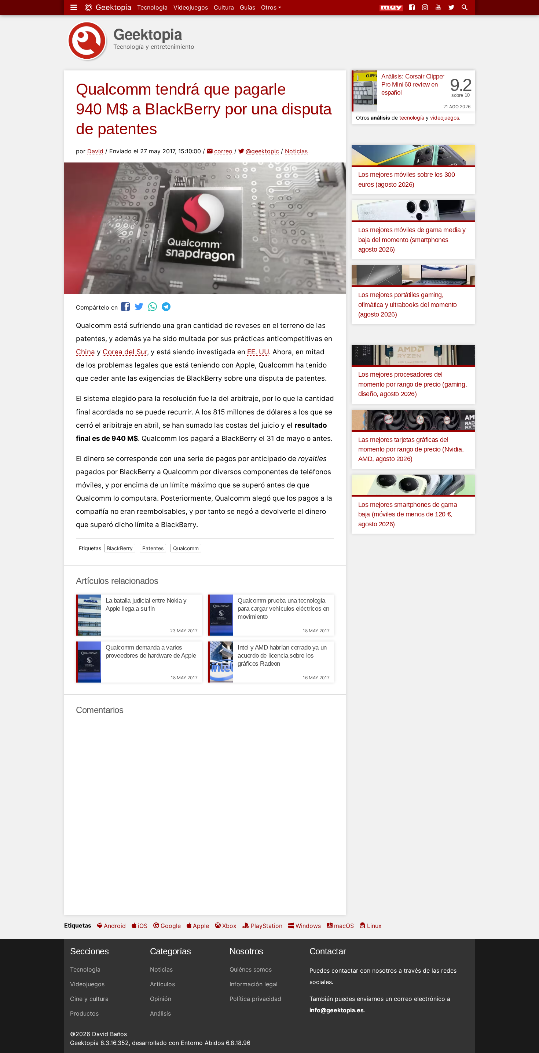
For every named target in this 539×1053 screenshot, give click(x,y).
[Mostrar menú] (74, 7)
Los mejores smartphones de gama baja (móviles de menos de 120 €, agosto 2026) (407, 514)
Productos (84, 1013)
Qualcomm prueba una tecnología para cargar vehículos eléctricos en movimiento (283, 608)
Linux (374, 925)
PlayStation (266, 925)
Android (115, 925)
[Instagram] (425, 7)
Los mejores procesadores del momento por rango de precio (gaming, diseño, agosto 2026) (412, 384)
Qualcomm (186, 548)
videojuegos (444, 117)
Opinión (160, 998)
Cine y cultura (89, 998)
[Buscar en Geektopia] (465, 7)
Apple (201, 925)
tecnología (411, 117)
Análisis (160, 1013)
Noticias (296, 151)
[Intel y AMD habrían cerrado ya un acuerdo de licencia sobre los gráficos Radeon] (220, 662)
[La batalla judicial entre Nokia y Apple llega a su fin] (88, 615)
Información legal (254, 984)
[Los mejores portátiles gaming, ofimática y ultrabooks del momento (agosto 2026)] (413, 274)
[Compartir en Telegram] (167, 306)
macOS (344, 925)
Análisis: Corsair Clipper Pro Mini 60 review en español (412, 84)
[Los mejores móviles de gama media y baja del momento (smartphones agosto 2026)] (413, 209)
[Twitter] (452, 7)
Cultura (224, 7)
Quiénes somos (251, 969)
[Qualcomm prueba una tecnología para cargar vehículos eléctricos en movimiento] (220, 615)
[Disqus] (205, 815)
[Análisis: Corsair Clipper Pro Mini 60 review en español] (364, 90)
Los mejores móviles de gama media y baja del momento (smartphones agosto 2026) (412, 239)
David (95, 151)
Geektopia (112, 7)
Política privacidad (255, 998)
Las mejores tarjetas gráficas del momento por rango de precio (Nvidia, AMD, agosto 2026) (411, 449)
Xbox (229, 925)
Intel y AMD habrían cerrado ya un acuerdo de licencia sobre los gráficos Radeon (282, 655)
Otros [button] (269, 7)
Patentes (153, 548)
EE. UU (258, 352)
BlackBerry (120, 548)
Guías (247, 7)
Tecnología (152, 7)
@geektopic (262, 151)
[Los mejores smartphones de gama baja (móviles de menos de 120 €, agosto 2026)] (413, 484)
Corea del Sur (125, 352)
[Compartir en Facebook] (126, 306)
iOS (142, 925)
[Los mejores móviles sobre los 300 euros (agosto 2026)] (413, 154)
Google (171, 925)
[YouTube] (438, 7)
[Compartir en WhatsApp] (153, 306)
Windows (308, 925)
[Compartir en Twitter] (140, 306)
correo (223, 151)
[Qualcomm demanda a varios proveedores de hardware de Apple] (88, 662)
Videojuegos (190, 7)
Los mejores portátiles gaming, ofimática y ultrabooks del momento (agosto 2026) (407, 304)
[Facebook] (412, 7)
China (85, 352)
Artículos (162, 984)
